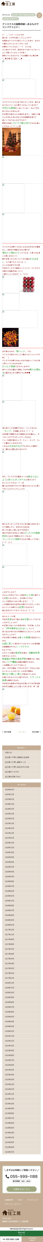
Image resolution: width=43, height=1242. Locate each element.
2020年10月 (9, 852)
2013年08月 (9, 1147)
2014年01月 (9, 1137)
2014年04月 (9, 1132)
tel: (11, 1239)
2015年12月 (9, 1036)
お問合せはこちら (21, 1189)
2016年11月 (9, 987)
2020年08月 (9, 862)
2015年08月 (9, 1055)
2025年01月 (9, 799)
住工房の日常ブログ (13, 776)
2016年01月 (9, 1031)
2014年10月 (9, 1103)
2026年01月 (9, 789)
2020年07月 (9, 867)
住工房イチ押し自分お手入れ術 (17, 767)
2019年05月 (9, 891)
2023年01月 (9, 818)
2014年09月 (9, 1108)
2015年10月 (9, 1045)
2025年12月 (9, 794)
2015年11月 (9, 1041)
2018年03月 (9, 920)
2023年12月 (9, 813)
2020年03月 (9, 876)
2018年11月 (9, 900)
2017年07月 (9, 949)
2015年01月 (9, 1089)
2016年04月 (9, 1021)
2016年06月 (9, 1012)
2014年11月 (9, 1098)
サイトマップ (32, 1200)
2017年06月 (9, 954)
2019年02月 (9, 896)
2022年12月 (9, 823)
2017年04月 (9, 963)
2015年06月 (9, 1065)
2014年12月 (9, 1094)
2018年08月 (9, 905)
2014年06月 (9, 1123)
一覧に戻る (21, 732)
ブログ (20, 1200)
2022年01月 (9, 828)
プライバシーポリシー (13, 1204)
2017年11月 (9, 934)
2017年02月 (9, 973)
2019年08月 (9, 881)
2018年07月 (9, 910)
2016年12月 (9, 983)
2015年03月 (9, 1079)
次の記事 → (36, 732)
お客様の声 (8, 1200)
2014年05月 (9, 1127)
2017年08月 (9, 944)
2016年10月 (9, 992)
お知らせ (8, 752)
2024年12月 (9, 804)
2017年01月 (9, 978)
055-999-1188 (24, 1177)
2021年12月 (9, 833)
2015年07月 (9, 1060)
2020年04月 (9, 871)
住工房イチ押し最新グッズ (15, 762)
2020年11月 (9, 847)
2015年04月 (9, 1074)
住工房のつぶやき (12, 772)
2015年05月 (9, 1069)
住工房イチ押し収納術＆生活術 (17, 757)
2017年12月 (9, 929)
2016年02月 (9, 1026)
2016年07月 (9, 1007)
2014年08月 (9, 1113)
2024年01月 (9, 809)
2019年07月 (9, 886)
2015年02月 (9, 1084)
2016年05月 (9, 1016)
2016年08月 (9, 1002)
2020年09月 (9, 857)
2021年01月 (9, 838)
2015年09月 (9, 1050)
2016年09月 (9, 997)
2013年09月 (9, 1142)
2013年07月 (9, 1152)
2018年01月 (9, 925)
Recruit (21, 1233)
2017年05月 (9, 958)
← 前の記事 (6, 732)
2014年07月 (9, 1118)
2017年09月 (9, 939)
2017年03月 (9, 968)
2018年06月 (9, 915)
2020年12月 (9, 842)
